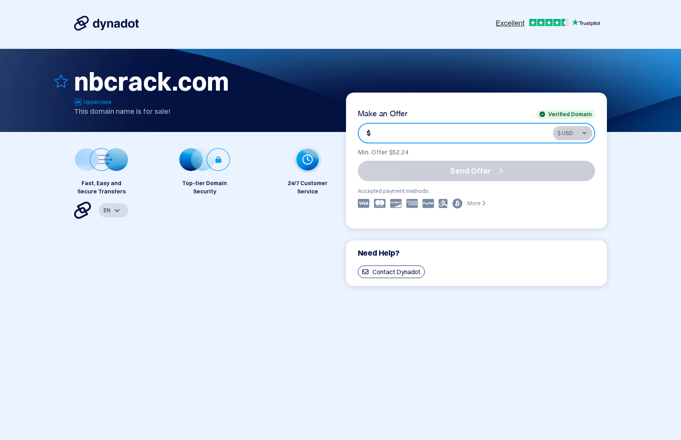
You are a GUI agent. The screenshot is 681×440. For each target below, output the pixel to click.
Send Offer (470, 171)
